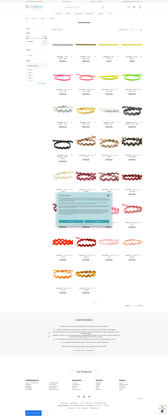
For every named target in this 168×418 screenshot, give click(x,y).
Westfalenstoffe (123, 384)
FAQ (78, 408)
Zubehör (35, 18)
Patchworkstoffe (53, 386)
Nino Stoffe (122, 387)
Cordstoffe (28, 384)
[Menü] (165, 405)
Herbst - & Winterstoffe (31, 383)
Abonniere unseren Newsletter (84, 350)
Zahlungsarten (90, 405)
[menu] (84, 13)
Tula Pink (121, 386)
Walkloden (28, 386)
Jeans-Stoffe (52, 384)
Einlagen (98, 384)
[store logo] (34, 7)
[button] (72, 56)
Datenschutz (88, 403)
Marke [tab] (28, 50)
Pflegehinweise (94, 408)
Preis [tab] (28, 33)
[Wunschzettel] (128, 7)
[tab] (84, 13)
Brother (121, 383)
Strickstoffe (28, 387)
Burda (120, 389)
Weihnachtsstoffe (54, 389)
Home (26, 18)
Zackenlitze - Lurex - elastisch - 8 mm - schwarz (63, 157)
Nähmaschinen (76, 384)
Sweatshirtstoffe (53, 383)
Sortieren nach (123, 29)
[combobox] (84, 7)
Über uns (99, 405)
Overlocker (75, 386)
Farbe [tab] (28, 60)
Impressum (85, 408)
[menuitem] (59, 13)
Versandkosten (74, 403)
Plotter (74, 387)
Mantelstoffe (52, 387)
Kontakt (106, 405)
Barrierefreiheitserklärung (77, 405)
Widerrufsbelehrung (100, 403)
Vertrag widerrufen (63, 405)
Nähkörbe (98, 383)
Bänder (43, 18)
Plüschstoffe (28, 389)
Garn (97, 387)
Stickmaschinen (76, 389)
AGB (82, 403)
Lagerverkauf (71, 408)
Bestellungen (64, 403)
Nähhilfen (98, 389)
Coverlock (75, 383)
